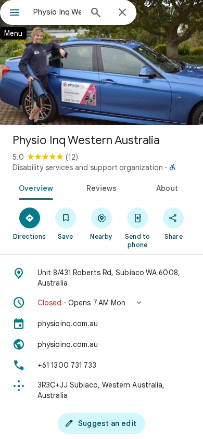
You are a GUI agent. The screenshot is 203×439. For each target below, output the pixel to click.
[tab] (34, 187)
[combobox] (57, 12)
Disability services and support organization (87, 167)
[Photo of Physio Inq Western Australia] (101, 62)
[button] (101, 302)
